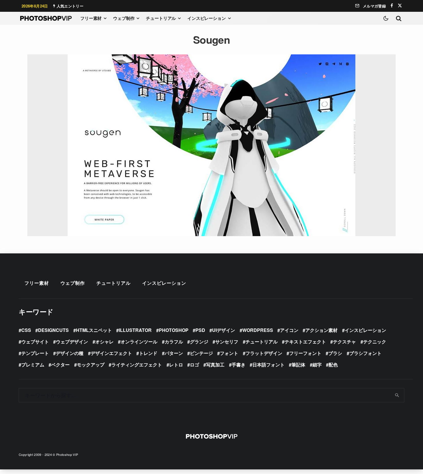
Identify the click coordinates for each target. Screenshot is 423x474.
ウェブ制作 (123, 18)
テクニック (374, 341)
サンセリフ (226, 341)
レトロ (176, 364)
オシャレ (104, 341)
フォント (229, 353)
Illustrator (135, 330)
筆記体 (298, 364)
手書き (238, 364)
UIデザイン (223, 330)
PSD (200, 330)
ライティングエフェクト (136, 364)
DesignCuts (53, 330)
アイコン (289, 330)
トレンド (148, 353)
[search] (397, 395)
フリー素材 (91, 18)
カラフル (174, 341)
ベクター (60, 364)
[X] (399, 5)
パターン (174, 353)
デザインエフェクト (111, 353)
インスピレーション (206, 18)
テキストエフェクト (305, 341)
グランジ (199, 341)
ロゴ (194, 364)
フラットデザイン (263, 353)
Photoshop (173, 330)
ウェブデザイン (72, 341)
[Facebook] (391, 5)
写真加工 (215, 364)
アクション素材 (321, 330)
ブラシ (335, 353)
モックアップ (90, 364)
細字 (317, 364)
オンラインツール (139, 341)
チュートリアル (161, 18)
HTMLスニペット (94, 330)
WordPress (257, 330)
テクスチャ (344, 341)
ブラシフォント (365, 353)
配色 (333, 364)
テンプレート (35, 353)
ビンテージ (201, 353)
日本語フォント (268, 364)
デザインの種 (69, 353)
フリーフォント (305, 353)
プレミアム (32, 364)
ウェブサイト (35, 341)
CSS (26, 330)
